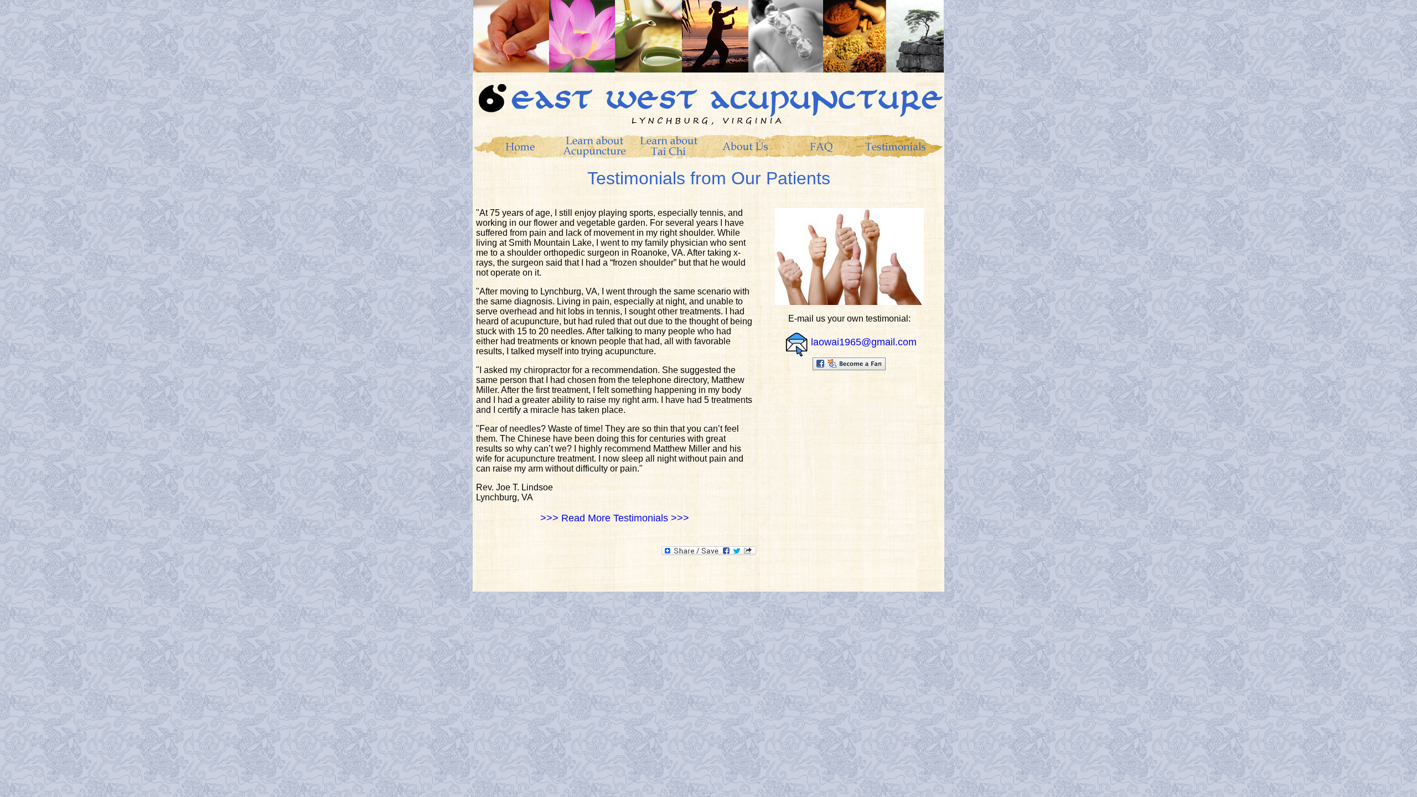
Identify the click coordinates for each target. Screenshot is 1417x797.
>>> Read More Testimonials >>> (614, 518)
